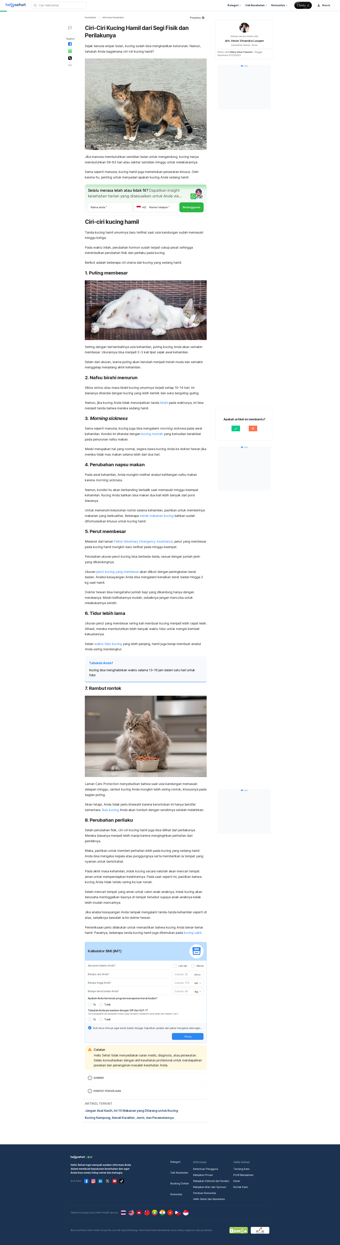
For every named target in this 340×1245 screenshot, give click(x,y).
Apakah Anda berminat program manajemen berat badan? (122, 998)
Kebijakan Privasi (203, 1174)
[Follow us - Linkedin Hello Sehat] (100, 1181)
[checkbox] (90, 1028)
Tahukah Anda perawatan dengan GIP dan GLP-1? (118, 1010)
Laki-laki (182, 965)
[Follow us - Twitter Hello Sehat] (107, 1181)
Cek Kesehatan (179, 1172)
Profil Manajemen (243, 1174)
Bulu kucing (110, 810)
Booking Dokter (179, 1183)
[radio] (175, 966)
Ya (94, 1004)
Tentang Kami (241, 1168)
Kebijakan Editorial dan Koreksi (211, 1180)
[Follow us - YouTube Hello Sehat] (114, 1181)
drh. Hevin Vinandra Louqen (244, 41)
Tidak (107, 1004)
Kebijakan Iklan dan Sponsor (209, 1186)
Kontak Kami (240, 1186)
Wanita (200, 965)
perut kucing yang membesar (117, 572)
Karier (236, 1180)
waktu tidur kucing (108, 644)
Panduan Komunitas (204, 1192)
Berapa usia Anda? (98, 974)
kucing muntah (152, 434)
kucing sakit (193, 933)
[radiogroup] (188, 965)
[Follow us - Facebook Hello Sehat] (86, 1181)
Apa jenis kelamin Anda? (101, 965)
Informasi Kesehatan (113, 17)
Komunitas (176, 1194)
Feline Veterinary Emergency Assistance (143, 541)
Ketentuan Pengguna (205, 1168)
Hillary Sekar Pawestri (241, 52)
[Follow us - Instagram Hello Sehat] (93, 1181)
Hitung (187, 1036)
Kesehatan (90, 17)
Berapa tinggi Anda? (99, 982)
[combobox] (197, 983)
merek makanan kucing (157, 516)
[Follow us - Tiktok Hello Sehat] (122, 1181)
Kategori (175, 1161)
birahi (164, 403)
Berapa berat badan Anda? (103, 991)
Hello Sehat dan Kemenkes (209, 1199)
